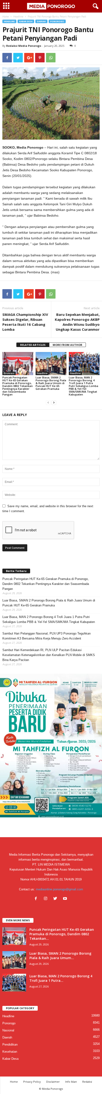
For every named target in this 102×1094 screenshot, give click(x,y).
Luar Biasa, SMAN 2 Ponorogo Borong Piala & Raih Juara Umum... (60, 955)
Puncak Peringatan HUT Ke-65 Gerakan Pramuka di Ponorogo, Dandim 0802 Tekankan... (61, 934)
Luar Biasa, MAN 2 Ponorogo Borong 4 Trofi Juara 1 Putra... (60, 978)
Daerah (41, 21)
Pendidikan (10, 1044)
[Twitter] (56, 899)
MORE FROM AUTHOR (67, 345)
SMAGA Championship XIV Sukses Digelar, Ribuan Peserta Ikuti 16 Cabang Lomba (25, 322)
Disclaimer (53, 1081)
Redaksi (87, 1081)
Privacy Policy (32, 1081)
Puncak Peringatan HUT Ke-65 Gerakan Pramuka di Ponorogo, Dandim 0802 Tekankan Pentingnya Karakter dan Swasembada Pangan (17, 386)
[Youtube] (65, 899)
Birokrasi (9, 373)
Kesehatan (9, 1051)
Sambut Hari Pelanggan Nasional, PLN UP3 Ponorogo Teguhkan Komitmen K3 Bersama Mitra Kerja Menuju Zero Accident (46, 636)
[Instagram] (46, 899)
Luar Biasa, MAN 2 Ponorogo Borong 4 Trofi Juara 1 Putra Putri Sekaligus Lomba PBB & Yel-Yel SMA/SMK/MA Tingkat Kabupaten (83, 386)
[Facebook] (37, 899)
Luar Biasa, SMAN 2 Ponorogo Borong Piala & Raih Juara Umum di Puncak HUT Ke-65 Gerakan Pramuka (51, 383)
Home (5, 16)
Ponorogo (57, 21)
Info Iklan (71, 1081)
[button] (94, 6)
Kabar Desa (25, 21)
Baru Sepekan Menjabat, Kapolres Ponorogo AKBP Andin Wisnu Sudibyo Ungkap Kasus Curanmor (77, 322)
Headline (18, 16)
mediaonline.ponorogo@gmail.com (59, 889)
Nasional (8, 1030)
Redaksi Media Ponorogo (23, 45)
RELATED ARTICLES (33, 345)
